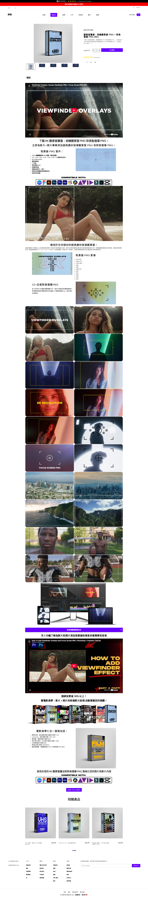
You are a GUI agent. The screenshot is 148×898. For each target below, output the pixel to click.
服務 (63, 15)
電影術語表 (69, 871)
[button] (133, 7)
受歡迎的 (55, 865)
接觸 (97, 15)
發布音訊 (42, 871)
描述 (28, 77)
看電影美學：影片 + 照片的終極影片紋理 (63, 700)
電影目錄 (69, 868)
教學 (68, 874)
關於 (89, 15)
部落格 (80, 15)
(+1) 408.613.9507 (13, 861)
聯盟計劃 (28, 865)
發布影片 (42, 868)
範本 (54, 881)
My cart (134, 14)
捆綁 (54, 868)
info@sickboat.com (14, 865)
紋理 (54, 871)
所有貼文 (69, 877)
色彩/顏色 (55, 877)
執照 (65, 892)
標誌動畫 (42, 877)
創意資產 (69, 881)
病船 (10, 14)
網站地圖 (82, 892)
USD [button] (15, 8)
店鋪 (43, 15)
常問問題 (28, 871)
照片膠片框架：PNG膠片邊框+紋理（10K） (100, 843)
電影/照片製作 (43, 865)
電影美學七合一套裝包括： (52, 731)
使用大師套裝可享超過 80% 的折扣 (74, 4)
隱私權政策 (75, 892)
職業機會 (28, 874)
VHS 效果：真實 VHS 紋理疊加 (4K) (33, 843)
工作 (71, 15)
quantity (87, 50)
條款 (69, 892)
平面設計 (42, 874)
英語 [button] (9, 8)
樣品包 (54, 15)
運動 (54, 874)
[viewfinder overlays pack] (53, 43)
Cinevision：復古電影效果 (67, 843)
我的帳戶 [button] (138, 7)
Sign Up (136, 865)
